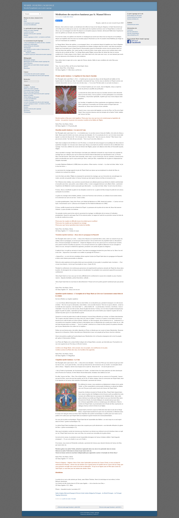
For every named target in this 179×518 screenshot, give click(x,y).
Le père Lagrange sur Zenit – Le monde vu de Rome (37, 37)
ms (61, 16)
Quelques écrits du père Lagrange (32, 33)
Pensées (26, 35)
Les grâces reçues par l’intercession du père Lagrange (37, 54)
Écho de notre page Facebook (31, 92)
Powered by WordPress (86, 514)
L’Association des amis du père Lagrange (34, 74)
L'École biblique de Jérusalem (31, 97)
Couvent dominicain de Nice (134, 17)
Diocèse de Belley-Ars (133, 19)
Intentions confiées (30, 52)
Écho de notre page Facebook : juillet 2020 (68, 507)
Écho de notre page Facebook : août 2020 (110, 507)
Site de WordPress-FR (133, 35)
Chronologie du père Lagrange (32, 23)
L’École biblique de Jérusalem (31, 46)
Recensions (27, 68)
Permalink (73, 498)
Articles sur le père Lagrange (31, 30)
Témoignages (27, 47)
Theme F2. (96, 514)
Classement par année (133, 24)
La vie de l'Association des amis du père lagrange (36, 102)
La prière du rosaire (66, 498)
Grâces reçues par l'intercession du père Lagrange (36, 93)
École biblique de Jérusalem (134, 15)
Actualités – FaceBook (29, 87)
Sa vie (25, 19)
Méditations (27, 105)
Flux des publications (132, 31)
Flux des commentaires (133, 33)
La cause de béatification (30, 24)
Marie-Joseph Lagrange (39, 5)
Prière (25, 21)
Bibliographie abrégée (29, 60)
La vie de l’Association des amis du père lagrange (36, 75)
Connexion (130, 30)
